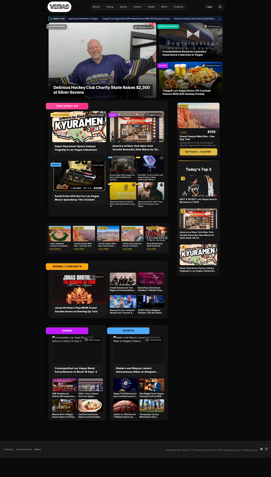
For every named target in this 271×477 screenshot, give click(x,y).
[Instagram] (266, 449)
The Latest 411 (67, 106)
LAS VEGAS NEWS (56, 26)
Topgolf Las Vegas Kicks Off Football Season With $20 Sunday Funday (114, 19)
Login (209, 7)
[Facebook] (261, 449)
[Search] (220, 7)
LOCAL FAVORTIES (60, 115)
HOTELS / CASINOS (168, 26)
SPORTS (56, 165)
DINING (162, 66)
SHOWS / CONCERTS (67, 266)
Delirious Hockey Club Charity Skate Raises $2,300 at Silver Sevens (185, 19)
